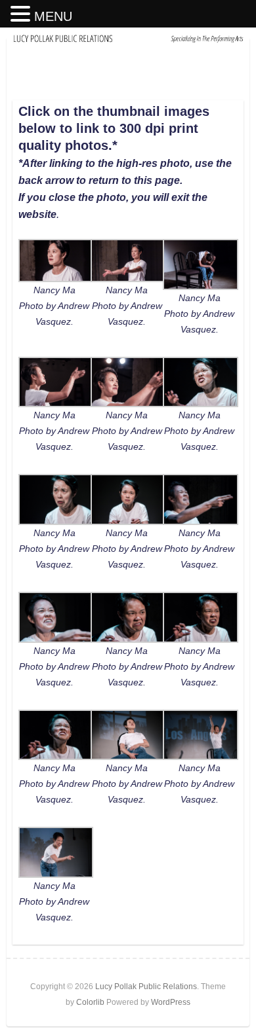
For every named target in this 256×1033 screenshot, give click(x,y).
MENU (53, 16)
